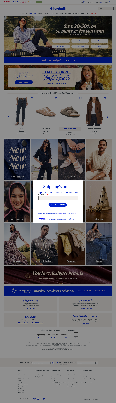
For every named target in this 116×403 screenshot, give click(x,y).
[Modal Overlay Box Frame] (58, 201)
